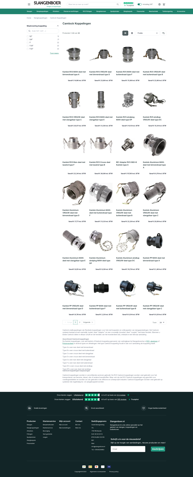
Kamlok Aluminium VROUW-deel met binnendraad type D (71, 213)
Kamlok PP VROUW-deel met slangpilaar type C (153, 307)
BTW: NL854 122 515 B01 (97, 438)
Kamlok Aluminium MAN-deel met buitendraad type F (100, 213)
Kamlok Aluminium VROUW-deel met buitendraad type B (124, 213)
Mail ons (78, 428)
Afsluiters (30, 431)
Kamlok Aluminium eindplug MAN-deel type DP (99, 260)
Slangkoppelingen (40, 18)
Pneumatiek (31, 443)
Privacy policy (114, 471)
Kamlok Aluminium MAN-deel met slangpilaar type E (74, 259)
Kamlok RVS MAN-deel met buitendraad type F (127, 73)
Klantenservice (48, 428)
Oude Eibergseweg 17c (97, 426)
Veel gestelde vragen (47, 435)
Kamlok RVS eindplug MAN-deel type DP (125, 118)
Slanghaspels (31, 440)
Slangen (29, 425)
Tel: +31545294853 (97, 449)
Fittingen (30, 434)
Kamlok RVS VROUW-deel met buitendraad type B (154, 73)
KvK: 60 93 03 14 (97, 434)
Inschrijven (158, 449)
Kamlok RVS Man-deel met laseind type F (74, 163)
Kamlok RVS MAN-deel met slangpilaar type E (101, 118)
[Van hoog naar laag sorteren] (163, 33)
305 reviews (121, 399)
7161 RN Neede (96, 431)
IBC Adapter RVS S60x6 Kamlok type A (126, 163)
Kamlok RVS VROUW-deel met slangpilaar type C (74, 118)
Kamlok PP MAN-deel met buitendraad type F (100, 307)
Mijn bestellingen (64, 428)
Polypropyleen (68, 343)
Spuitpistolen (31, 437)
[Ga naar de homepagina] (47, 4)
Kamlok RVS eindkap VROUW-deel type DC (152, 118)
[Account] (159, 4)
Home (29, 18)
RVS (148, 341)
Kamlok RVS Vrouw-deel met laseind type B (99, 163)
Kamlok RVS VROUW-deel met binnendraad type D (100, 73)
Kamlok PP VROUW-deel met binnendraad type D (73, 307)
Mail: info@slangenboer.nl (98, 445)
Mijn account (63, 425)
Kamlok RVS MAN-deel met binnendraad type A (74, 73)
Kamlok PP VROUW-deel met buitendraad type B (126, 307)
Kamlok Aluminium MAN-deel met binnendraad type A (154, 165)
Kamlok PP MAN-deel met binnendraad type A (154, 259)
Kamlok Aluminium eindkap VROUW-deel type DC (127, 259)
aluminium (153, 341)
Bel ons (77, 425)
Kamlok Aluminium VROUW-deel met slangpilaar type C (151, 213)
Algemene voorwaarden (98, 471)
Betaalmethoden (48, 425)
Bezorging (46, 431)
